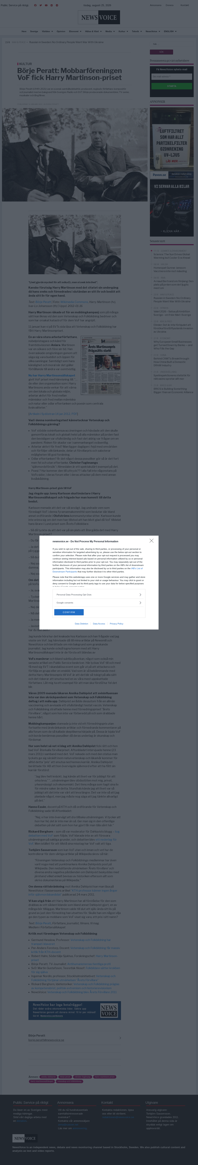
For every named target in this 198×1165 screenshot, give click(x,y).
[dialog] (99, 583)
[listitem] (99, 594)
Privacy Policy (116, 623)
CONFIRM (69, 612)
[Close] (152, 542)
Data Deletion (81, 623)
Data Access (99, 623)
